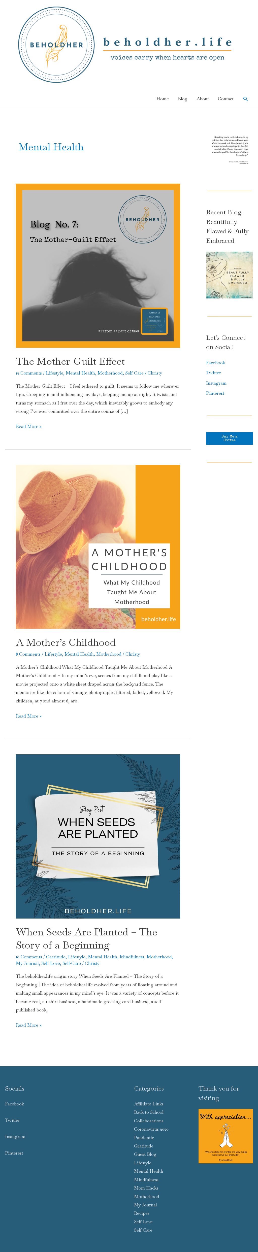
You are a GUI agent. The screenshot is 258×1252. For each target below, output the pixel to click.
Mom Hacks (146, 1188)
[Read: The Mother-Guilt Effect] (98, 265)
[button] (245, 99)
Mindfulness (132, 957)
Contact (226, 98)
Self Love (50, 963)
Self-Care (134, 373)
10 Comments (29, 957)
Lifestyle (54, 373)
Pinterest (215, 393)
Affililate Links (149, 1104)
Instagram (216, 383)
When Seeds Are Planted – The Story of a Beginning (86, 938)
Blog (182, 98)
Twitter (213, 373)
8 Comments (28, 654)
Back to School (149, 1112)
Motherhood (110, 373)
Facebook (215, 362)
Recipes (141, 1213)
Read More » (29, 426)
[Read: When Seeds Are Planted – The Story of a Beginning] (98, 836)
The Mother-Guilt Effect (70, 361)
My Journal (27, 963)
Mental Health (80, 373)
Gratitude (56, 957)
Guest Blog (145, 1154)
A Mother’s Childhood (66, 642)
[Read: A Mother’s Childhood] (98, 546)
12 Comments (29, 373)
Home (162, 98)
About (203, 98)
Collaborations (149, 1121)
